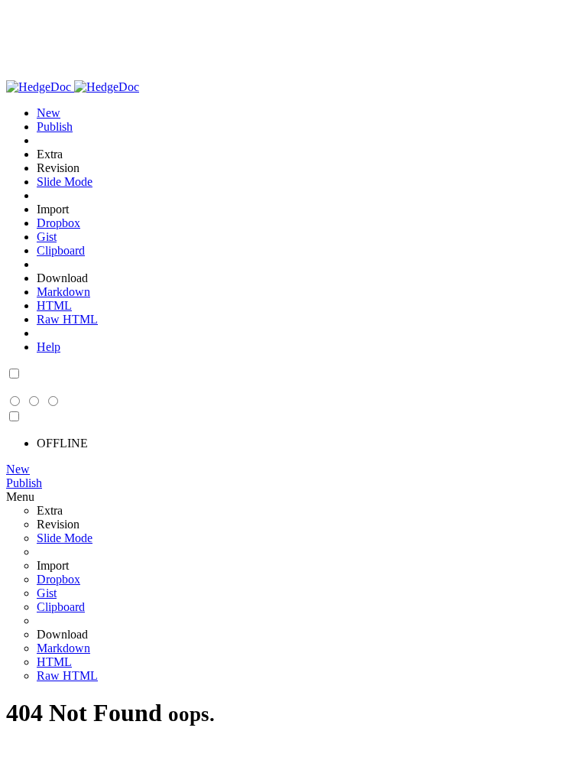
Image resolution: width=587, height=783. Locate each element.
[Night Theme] (13, 374)
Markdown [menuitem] (63, 291)
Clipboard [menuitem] (61, 250)
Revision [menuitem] (58, 167)
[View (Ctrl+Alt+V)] (15, 401)
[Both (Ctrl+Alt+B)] (34, 401)
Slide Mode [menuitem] (64, 181)
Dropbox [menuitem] (58, 222)
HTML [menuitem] (54, 305)
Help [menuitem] (48, 346)
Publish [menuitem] (55, 126)
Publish (24, 482)
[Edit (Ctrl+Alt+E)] (52, 401)
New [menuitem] (48, 112)
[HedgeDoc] (72, 86)
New (18, 469)
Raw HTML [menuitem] (67, 319)
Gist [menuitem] (47, 236)
